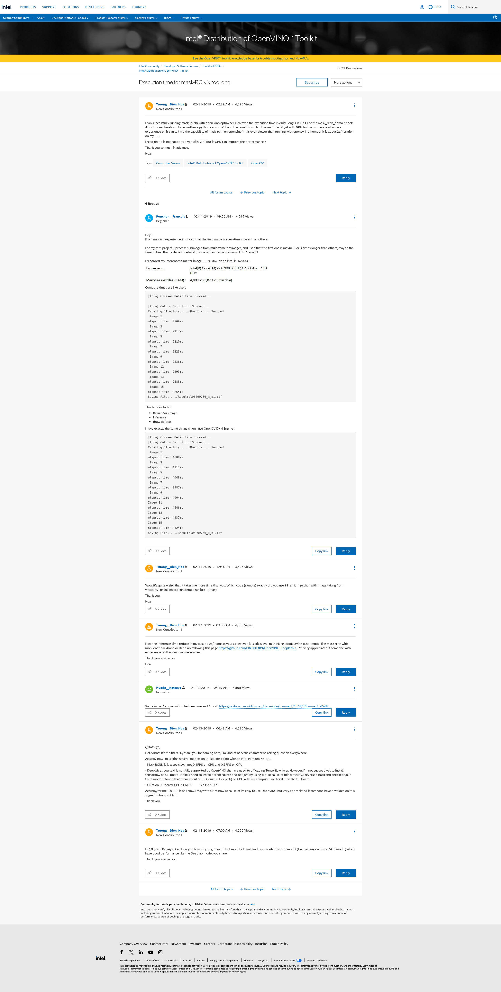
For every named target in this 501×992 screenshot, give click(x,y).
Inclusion (261, 943)
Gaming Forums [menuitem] (145, 17)
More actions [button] (343, 82)
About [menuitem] (40, 17)
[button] (354, 105)
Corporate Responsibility (235, 943)
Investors (195, 943)
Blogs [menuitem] (167, 17)
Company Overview (133, 943)
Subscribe (312, 82)
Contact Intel (159, 943)
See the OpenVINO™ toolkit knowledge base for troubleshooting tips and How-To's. (251, 58)
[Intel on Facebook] (121, 952)
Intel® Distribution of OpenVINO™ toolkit (215, 163)
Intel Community (149, 66)
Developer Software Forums (181, 66)
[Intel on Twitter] (131, 952)
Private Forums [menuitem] (190, 17)
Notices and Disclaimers (190, 968)
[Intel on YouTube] (150, 952)
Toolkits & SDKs (212, 66)
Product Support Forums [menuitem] (111, 17)
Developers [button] (94, 7)
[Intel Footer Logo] (101, 957)
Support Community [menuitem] (16, 17)
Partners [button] (118, 7)
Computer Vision (168, 163)
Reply (346, 177)
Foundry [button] (139, 7)
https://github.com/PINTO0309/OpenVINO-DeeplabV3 (258, 648)
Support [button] (49, 7)
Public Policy (279, 943)
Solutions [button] (70, 7)
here (252, 904)
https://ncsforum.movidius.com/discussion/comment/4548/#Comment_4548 (273, 706)
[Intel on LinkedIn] (141, 952)
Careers (209, 943)
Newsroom (178, 943)
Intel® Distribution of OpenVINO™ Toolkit (163, 70)
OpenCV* (257, 163)
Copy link (321, 551)
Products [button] (28, 7)
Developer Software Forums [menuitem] (68, 17)
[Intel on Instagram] (160, 952)
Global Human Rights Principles (360, 968)
